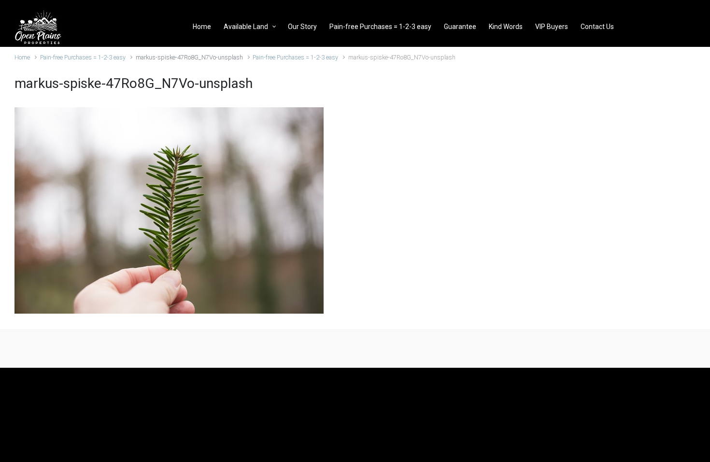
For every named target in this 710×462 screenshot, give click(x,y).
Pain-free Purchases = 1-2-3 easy (83, 57)
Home (22, 57)
